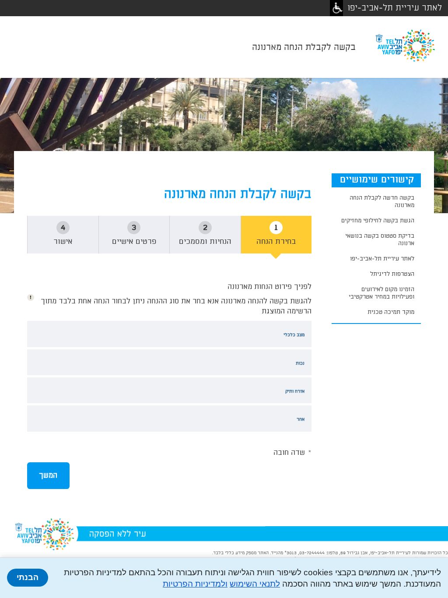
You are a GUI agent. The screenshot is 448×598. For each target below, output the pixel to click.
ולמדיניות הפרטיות (195, 583)
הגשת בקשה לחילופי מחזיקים (377, 220)
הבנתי (27, 577)
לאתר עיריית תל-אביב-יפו (394, 8)
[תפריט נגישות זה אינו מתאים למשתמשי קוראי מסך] (336, 8)
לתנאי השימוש (255, 583)
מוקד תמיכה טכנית (391, 312)
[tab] (63, 237)
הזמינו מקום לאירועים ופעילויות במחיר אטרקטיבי (381, 293)
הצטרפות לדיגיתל (392, 274)
